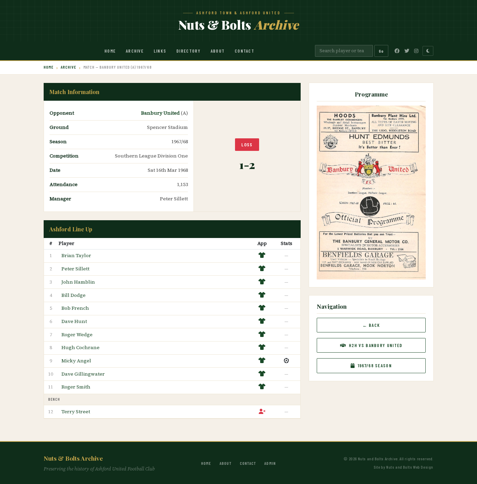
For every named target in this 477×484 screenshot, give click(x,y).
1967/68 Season (374, 365)
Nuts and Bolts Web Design (409, 466)
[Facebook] (397, 50)
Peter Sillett (75, 268)
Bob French (75, 308)
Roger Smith (75, 386)
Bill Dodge (73, 295)
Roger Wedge (77, 334)
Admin (270, 463)
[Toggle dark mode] (428, 51)
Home (110, 51)
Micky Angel (76, 360)
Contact (244, 51)
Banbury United (161, 112)
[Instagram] (416, 50)
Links (160, 51)
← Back (371, 325)
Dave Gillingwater (83, 373)
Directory (188, 51)
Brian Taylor (76, 255)
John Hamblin (78, 281)
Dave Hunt (74, 321)
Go (381, 50)
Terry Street (75, 411)
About (218, 51)
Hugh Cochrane (80, 347)
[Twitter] (406, 50)
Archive (135, 51)
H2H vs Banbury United (375, 345)
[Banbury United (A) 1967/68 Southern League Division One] (371, 191)
